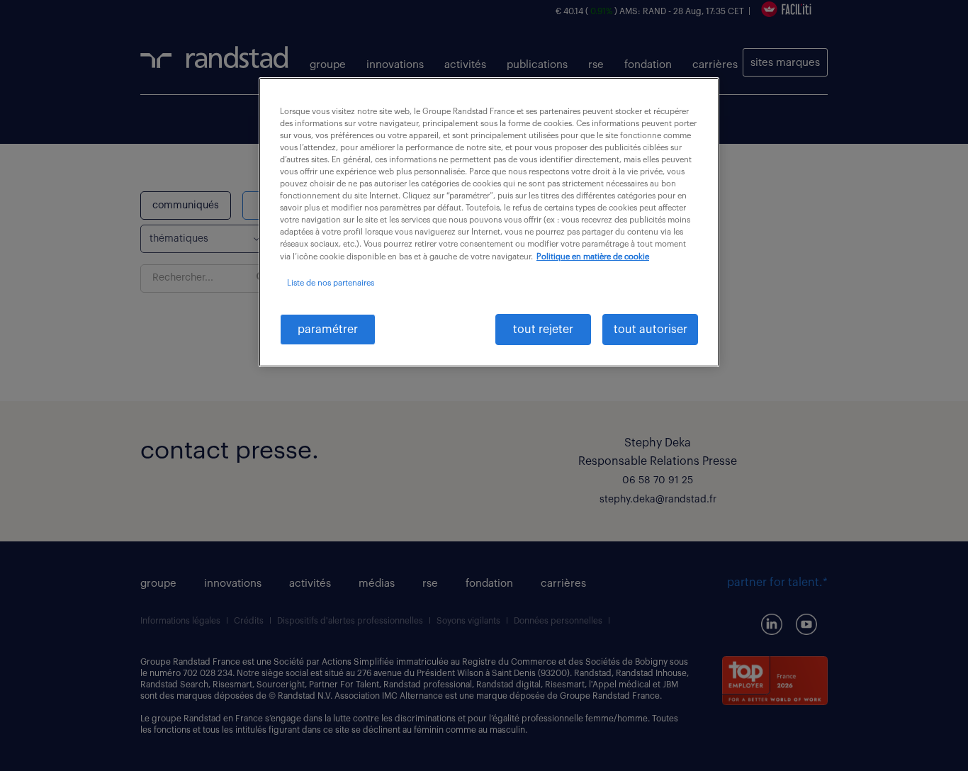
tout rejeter (543, 329)
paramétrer (328, 329)
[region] (489, 222)
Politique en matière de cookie (592, 257)
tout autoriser (650, 329)
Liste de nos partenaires (330, 283)
